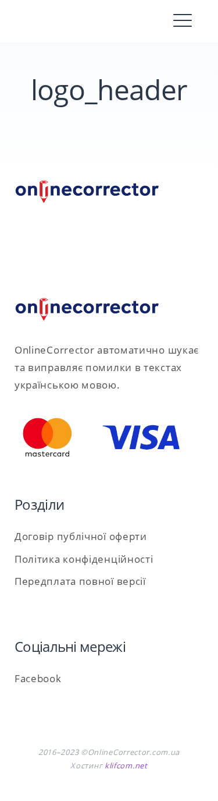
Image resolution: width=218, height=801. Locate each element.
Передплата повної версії (80, 581)
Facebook (38, 678)
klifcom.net (126, 765)
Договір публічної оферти (81, 536)
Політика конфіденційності (84, 559)
